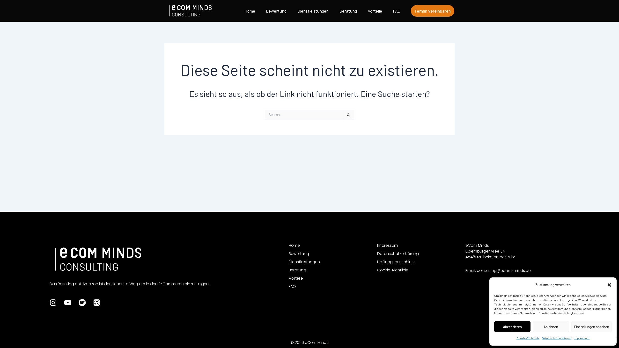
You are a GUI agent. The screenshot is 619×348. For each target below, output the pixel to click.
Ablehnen (551, 327)
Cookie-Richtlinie (527, 338)
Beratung (348, 11)
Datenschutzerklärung (556, 338)
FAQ (396, 11)
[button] (609, 285)
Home (249, 11)
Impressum (582, 338)
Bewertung (276, 11)
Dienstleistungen (313, 11)
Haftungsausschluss (396, 262)
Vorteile (375, 11)
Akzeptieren (512, 327)
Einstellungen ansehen (591, 327)
